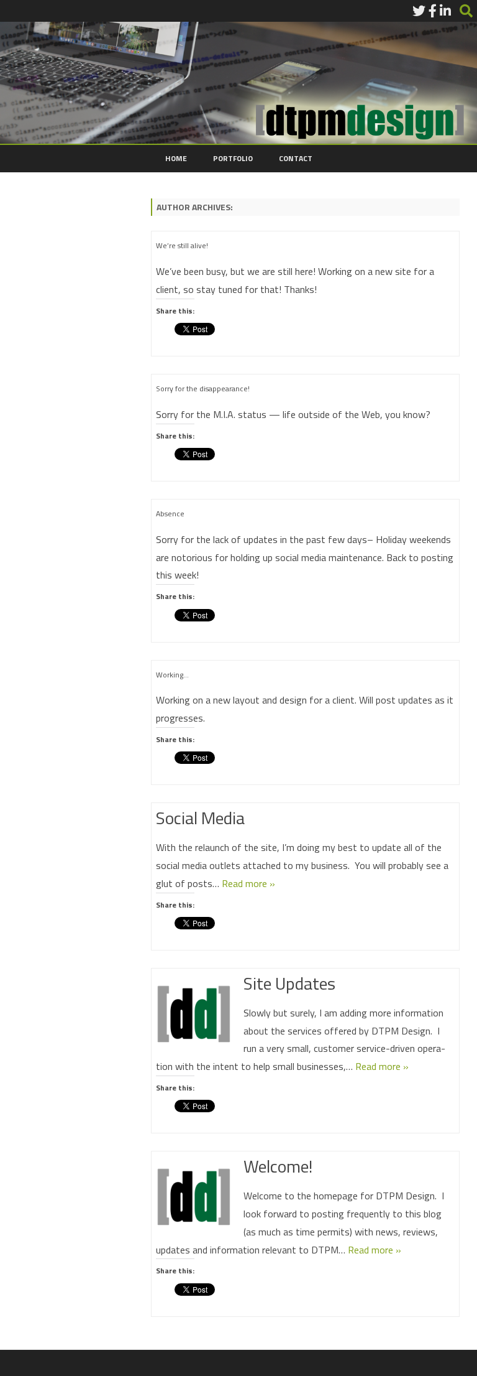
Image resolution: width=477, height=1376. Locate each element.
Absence (170, 513)
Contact (295, 158)
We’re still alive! (182, 245)
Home (176, 158)
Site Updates (289, 983)
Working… (172, 675)
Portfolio (233, 158)
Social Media (200, 817)
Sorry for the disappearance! (203, 388)
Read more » (248, 883)
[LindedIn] (445, 11)
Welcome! (277, 1166)
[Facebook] (433, 11)
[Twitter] (418, 11)
